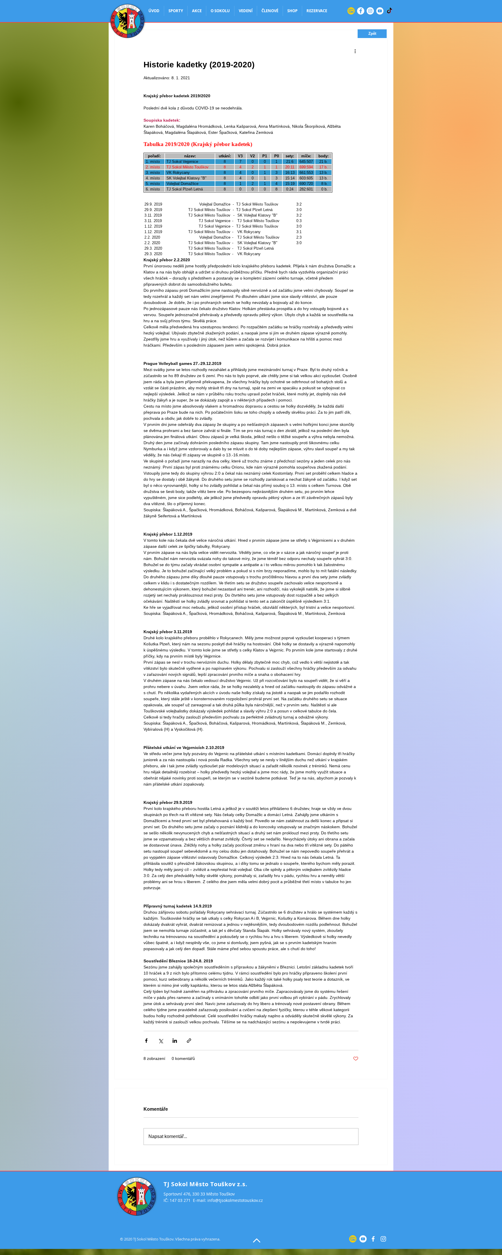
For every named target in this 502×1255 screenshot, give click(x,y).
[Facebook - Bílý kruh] (360, 11)
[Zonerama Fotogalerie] (351, 11)
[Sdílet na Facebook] (146, 1040)
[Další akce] (355, 50)
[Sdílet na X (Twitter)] (160, 1040)
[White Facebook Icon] (373, 1239)
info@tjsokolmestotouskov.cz (235, 1200)
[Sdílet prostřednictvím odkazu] (189, 1040)
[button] (372, 33)
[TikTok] (389, 11)
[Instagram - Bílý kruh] (370, 11)
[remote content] (251, 196)
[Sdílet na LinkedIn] (175, 1040)
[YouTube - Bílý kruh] (379, 11)
